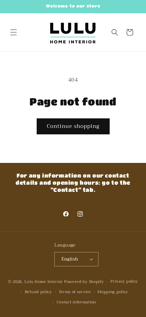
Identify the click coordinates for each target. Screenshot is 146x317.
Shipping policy (112, 292)
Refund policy (38, 292)
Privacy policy (124, 281)
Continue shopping (73, 126)
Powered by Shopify (84, 282)
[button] (13, 32)
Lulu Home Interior (43, 282)
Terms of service (75, 292)
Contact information (76, 302)
